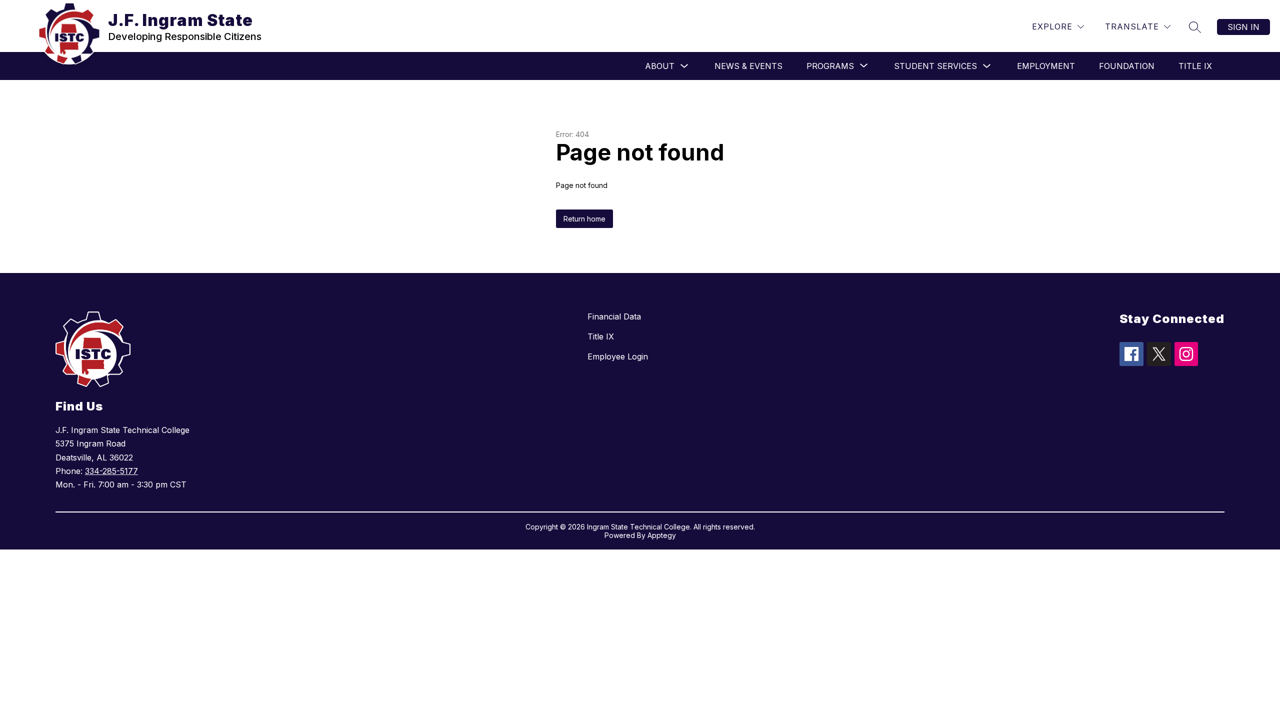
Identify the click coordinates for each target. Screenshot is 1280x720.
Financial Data (614, 317)
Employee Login (618, 357)
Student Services (935, 66)
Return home (585, 218)
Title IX (1195, 66)
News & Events (748, 66)
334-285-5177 (111, 471)
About (659, 66)
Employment (1046, 66)
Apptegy (662, 535)
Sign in (1244, 27)
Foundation (1126, 66)
